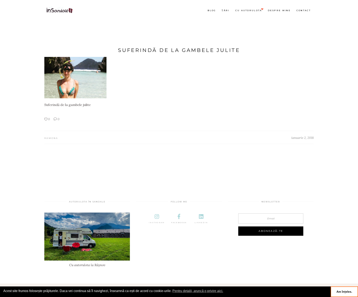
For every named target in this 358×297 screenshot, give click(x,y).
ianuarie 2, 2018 (302, 138)
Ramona (51, 138)
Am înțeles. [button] (344, 291)
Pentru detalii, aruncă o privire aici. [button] (197, 291)
